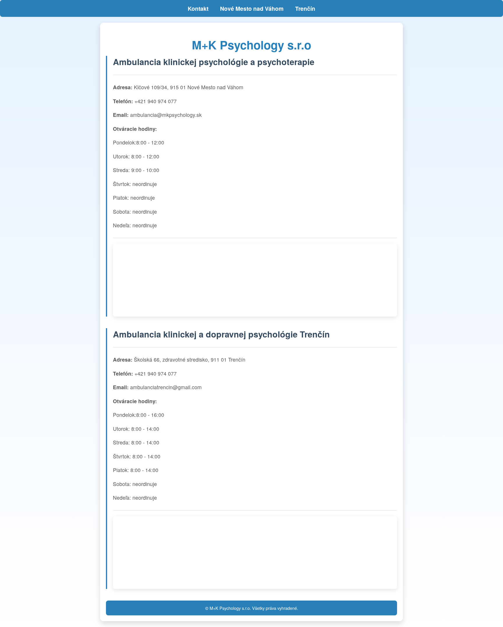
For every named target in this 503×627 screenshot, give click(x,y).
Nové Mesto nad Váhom (252, 8)
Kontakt (198, 8)
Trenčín (305, 8)
